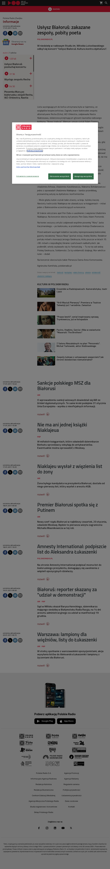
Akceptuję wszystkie (83, 176)
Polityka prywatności (35, 151)
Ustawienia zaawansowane (27, 176)
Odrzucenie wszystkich (59, 176)
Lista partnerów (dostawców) (28, 167)
